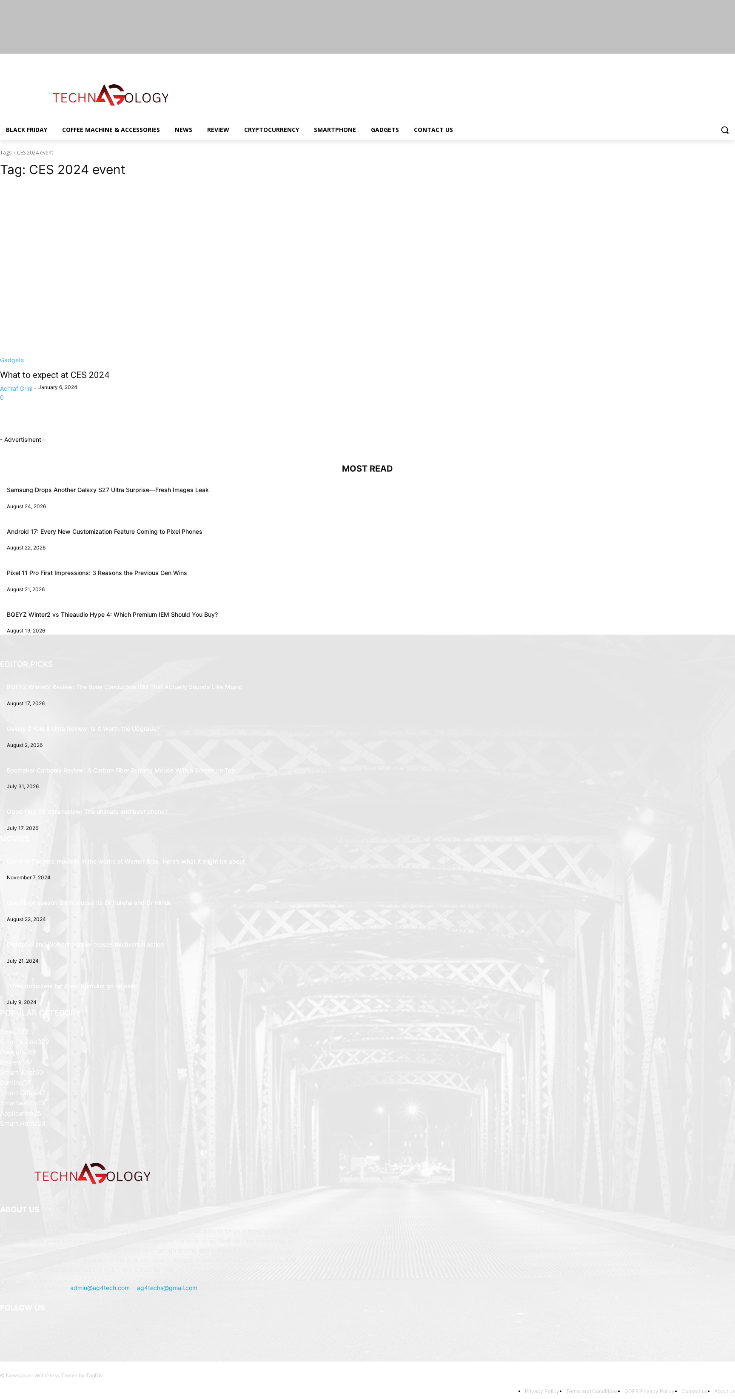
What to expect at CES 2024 (54, 375)
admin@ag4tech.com (100, 1287)
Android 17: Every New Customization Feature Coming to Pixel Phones (104, 531)
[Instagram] (695, 60)
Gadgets (12, 359)
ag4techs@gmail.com (167, 1287)
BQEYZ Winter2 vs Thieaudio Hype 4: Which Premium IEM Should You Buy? (112, 614)
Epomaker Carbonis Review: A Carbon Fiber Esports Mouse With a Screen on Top (121, 770)
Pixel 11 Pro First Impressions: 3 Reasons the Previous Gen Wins (97, 572)
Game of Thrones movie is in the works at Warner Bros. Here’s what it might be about (126, 861)
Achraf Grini (16, 388)
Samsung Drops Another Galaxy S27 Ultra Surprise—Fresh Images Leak (108, 489)
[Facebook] (683, 60)
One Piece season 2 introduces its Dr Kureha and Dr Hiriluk (89, 902)
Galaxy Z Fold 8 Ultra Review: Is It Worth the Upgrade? (83, 728)
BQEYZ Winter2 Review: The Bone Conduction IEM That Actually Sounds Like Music (124, 686)
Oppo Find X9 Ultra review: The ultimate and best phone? (87, 811)
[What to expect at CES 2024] (178, 275)
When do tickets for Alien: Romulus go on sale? (72, 986)
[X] (707, 60)
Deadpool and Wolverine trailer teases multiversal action (85, 944)
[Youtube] (730, 60)
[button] (725, 130)
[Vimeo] (718, 60)
